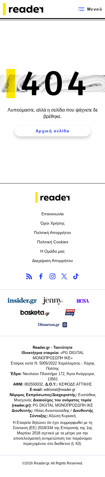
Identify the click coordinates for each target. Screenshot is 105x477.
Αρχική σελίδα (52, 131)
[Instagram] (52, 276)
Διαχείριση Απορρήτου (52, 260)
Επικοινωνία (52, 213)
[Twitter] (64, 276)
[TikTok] (76, 276)
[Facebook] (41, 276)
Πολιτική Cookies (52, 242)
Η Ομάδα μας (52, 251)
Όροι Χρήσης (53, 223)
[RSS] (29, 276)
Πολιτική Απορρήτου (52, 232)
